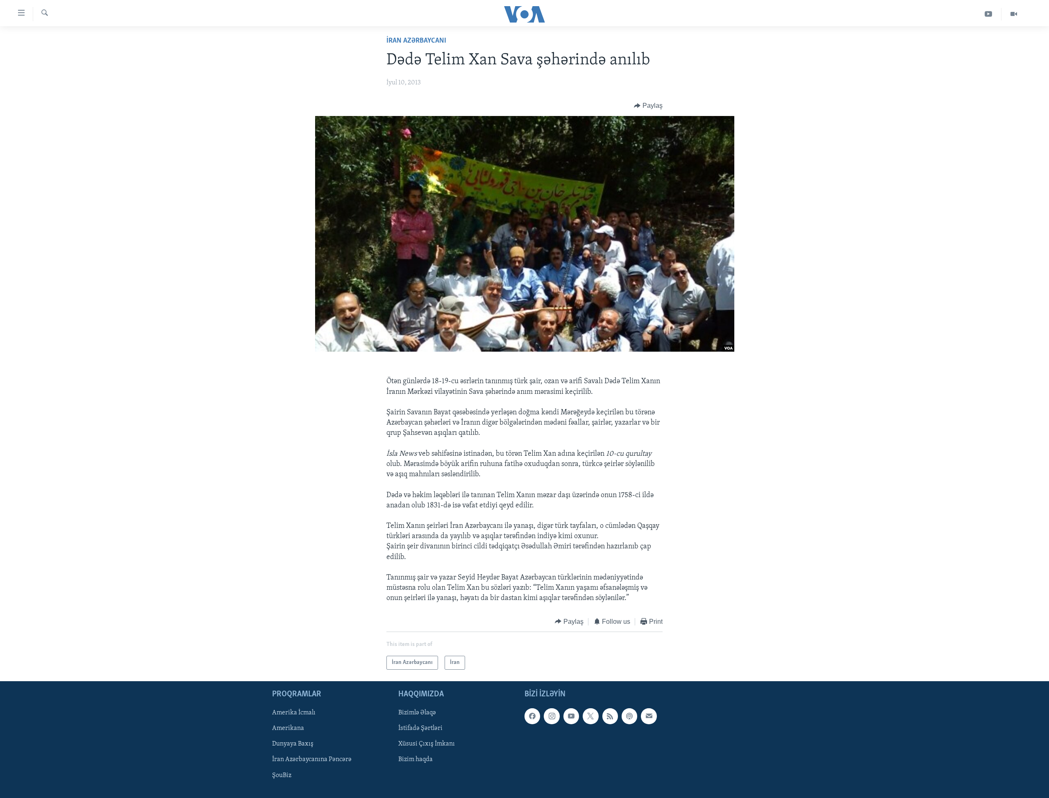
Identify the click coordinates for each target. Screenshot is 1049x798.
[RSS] (610, 716)
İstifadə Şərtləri (420, 728)
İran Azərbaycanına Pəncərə (312, 760)
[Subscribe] (648, 716)
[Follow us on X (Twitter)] (590, 716)
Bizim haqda (415, 760)
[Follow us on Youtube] (571, 716)
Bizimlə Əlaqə (417, 712)
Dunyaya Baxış (292, 744)
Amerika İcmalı (294, 712)
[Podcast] (629, 716)
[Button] (648, 105)
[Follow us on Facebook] (532, 716)
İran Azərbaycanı (416, 41)
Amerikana (288, 728)
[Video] (1013, 14)
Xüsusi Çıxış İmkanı (426, 744)
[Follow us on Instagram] (551, 716)
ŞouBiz (281, 775)
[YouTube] (988, 14)
